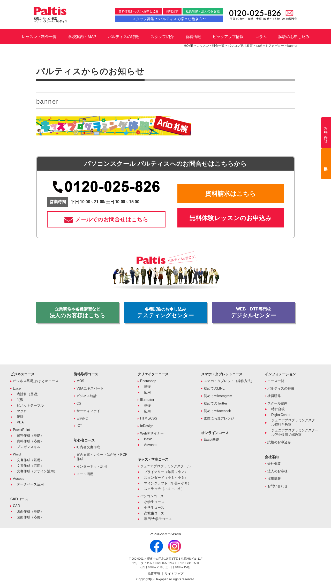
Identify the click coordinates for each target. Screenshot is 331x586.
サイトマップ (174, 573)
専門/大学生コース (158, 519)
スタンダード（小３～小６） (166, 478)
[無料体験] (326, 163)
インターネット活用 (92, 466)
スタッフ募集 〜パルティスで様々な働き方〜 (169, 19)
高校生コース (154, 513)
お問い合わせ (277, 486)
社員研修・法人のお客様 (203, 11)
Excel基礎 (211, 440)
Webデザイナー (152, 433)
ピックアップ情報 (228, 36)
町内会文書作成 (88, 447)
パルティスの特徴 (123, 36)
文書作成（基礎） (30, 460)
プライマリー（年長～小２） (166, 472)
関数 (20, 400)
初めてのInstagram (218, 396)
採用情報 (274, 479)
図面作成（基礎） (30, 511)
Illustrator (147, 400)
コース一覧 (275, 381)
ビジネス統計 (87, 396)
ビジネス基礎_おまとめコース (35, 381)
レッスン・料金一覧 (39, 36)
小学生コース (154, 502)
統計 (20, 416)
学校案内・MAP (82, 36)
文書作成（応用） (30, 466)
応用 (147, 392)
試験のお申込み (279, 442)
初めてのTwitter (215, 403)
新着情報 (193, 36)
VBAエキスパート (90, 388)
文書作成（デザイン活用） (37, 471)
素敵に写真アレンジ (219, 418)
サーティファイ (88, 411)
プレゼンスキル (28, 447)
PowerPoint (21, 430)
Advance (150, 445)
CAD (16, 506)
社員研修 (274, 396)
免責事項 (154, 573)
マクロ (22, 411)
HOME (188, 46)
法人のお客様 (277, 471)
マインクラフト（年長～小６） (167, 483)
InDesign (146, 426)
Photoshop (148, 381)
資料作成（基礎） (30, 435)
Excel (17, 388)
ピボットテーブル (30, 405)
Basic (148, 439)
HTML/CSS (148, 418)
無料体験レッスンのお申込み (230, 217)
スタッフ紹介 (162, 36)
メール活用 (85, 474)
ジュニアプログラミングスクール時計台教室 (294, 422)
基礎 (147, 387)
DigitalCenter (280, 415)
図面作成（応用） (30, 517)
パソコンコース (152, 496)
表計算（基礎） (28, 394)
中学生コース (154, 507)
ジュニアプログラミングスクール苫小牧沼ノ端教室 (294, 432)
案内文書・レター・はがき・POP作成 (102, 457)
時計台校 (278, 409)
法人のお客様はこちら (78, 312)
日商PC (82, 418)
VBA (20, 422)
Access (18, 479)
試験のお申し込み (294, 36)
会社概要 (274, 464)
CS (79, 403)
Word (17, 454)
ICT (79, 426)
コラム (261, 36)
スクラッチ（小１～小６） (164, 489)
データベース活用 (30, 484)
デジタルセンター (253, 312)
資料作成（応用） (30, 441)
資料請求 (172, 11)
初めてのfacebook (217, 411)
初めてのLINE (214, 388)
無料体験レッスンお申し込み (138, 11)
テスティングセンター (165, 312)
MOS (80, 381)
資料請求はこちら (230, 193)
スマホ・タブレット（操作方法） (229, 381)
